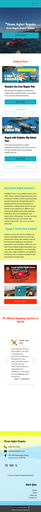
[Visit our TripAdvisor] (11, 465)
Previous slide (6, 360)
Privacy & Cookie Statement (20, 510)
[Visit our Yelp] (16, 465)
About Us (33, 495)
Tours (35, 493)
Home (34, 490)
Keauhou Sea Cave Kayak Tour (20, 87)
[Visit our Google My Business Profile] (6, 465)
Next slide (34, 360)
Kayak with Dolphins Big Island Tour (20, 139)
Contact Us (32, 498)
